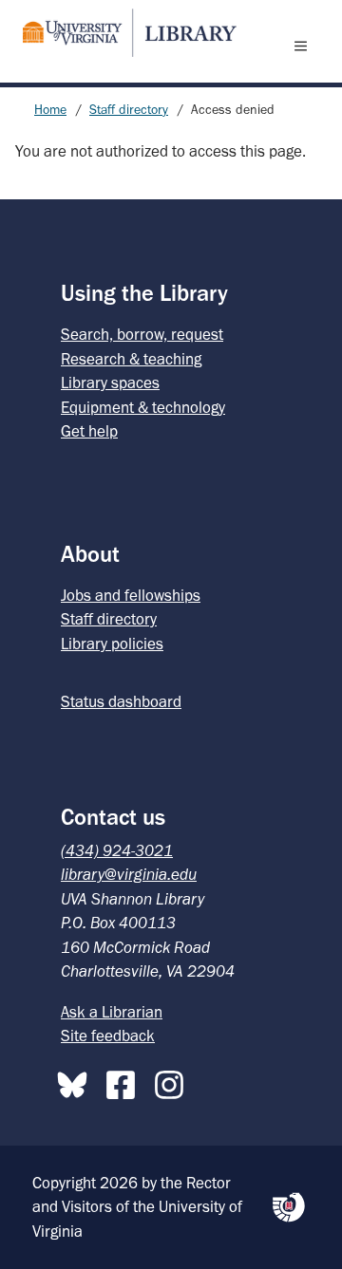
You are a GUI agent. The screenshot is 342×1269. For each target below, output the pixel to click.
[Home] (122, 33)
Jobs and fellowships (130, 595)
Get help (89, 430)
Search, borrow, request (142, 334)
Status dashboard (121, 701)
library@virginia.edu (129, 874)
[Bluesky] (77, 1081)
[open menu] (305, 45)
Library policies (112, 643)
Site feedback (108, 1035)
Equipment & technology (143, 407)
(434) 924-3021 (117, 850)
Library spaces (110, 382)
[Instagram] (174, 1081)
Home (50, 110)
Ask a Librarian (111, 1011)
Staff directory (128, 110)
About (90, 554)
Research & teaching (131, 358)
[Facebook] (125, 1081)
